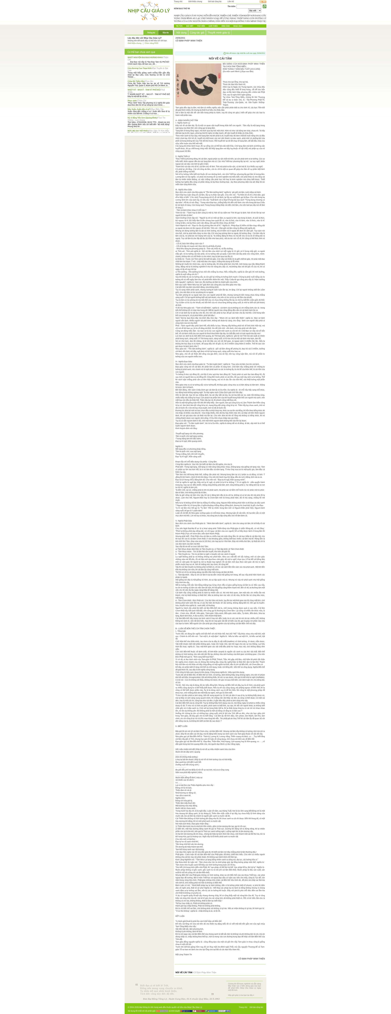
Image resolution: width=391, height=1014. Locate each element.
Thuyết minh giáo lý (219, 32)
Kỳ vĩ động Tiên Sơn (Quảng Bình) (142, 118)
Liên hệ (231, 1)
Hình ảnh (225, 26)
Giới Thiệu (213, 26)
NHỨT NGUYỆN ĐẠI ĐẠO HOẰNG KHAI (145, 57)
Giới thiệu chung (195, 1)
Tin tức (179, 26)
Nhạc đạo (238, 26)
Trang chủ (178, 1)
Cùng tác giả (197, 32)
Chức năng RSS (151, 43)
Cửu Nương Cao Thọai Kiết (139, 68)
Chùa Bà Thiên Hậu (136, 81)
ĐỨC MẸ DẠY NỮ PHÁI (138, 131)
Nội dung (181, 32)
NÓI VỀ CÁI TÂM (183, 972)
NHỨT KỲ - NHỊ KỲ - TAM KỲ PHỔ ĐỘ (144, 90)
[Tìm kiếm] (264, 6)
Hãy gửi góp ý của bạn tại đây (240, 995)
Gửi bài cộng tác (215, 1)
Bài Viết (189, 26)
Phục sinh (132, 101)
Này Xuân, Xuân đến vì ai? (139, 109)
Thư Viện (201, 26)
